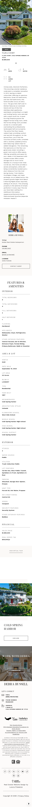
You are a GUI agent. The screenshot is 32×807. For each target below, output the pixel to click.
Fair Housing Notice (16, 725)
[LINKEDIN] (13, 771)
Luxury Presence (16, 787)
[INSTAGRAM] (9, 771)
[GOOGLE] (13, 775)
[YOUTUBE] (22, 771)
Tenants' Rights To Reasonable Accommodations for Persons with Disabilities (16, 732)
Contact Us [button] (16, 670)
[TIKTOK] (27, 771)
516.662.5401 (6, 248)
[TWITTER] (18, 771)
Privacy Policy (23, 796)
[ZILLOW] (18, 775)
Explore (16, 638)
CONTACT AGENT (16, 266)
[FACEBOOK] (5, 771)
